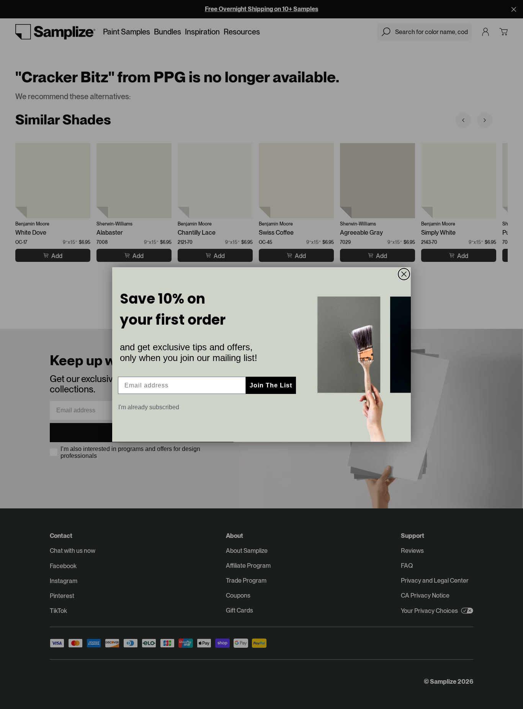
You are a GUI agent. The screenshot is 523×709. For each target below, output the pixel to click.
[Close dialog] (404, 274)
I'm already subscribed (148, 407)
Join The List (271, 385)
